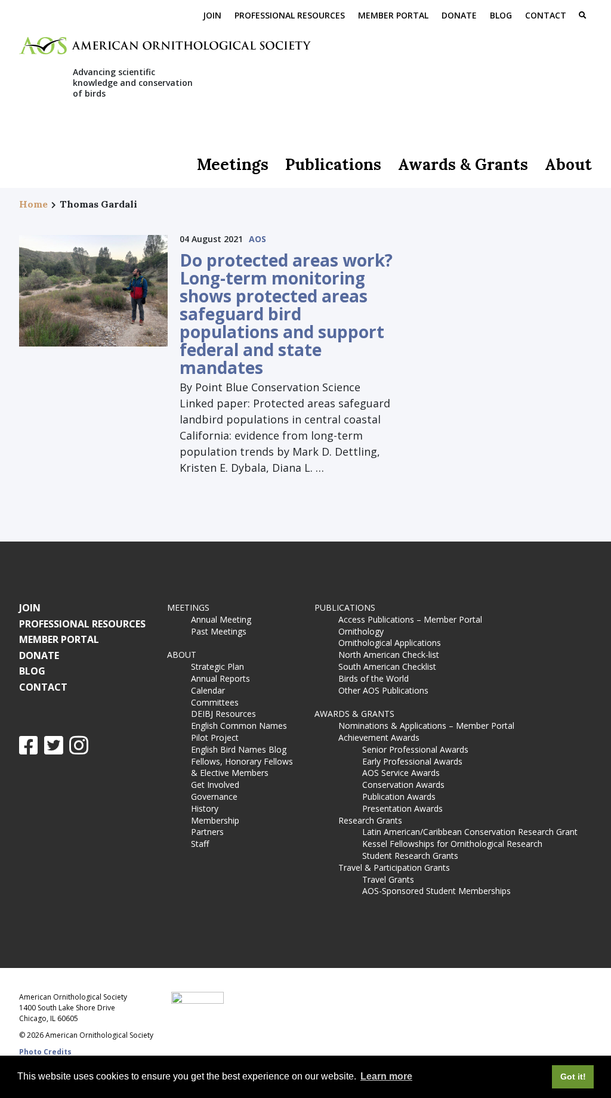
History (204, 808)
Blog (501, 15)
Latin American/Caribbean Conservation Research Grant (472, 831)
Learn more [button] (386, 1076)
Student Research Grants (410, 855)
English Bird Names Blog (238, 749)
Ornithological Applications (389, 642)
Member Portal (393, 15)
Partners (207, 831)
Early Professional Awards (412, 761)
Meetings (233, 164)
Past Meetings (218, 631)
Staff (200, 843)
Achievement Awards (378, 737)
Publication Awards (399, 796)
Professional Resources (289, 15)
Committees (215, 702)
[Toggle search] (582, 16)
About (568, 164)
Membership (215, 820)
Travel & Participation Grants (394, 867)
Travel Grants (388, 879)
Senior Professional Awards (415, 749)
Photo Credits (45, 1052)
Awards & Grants (463, 164)
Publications (333, 164)
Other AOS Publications (383, 690)
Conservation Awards (403, 784)
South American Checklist (387, 666)
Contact (545, 15)
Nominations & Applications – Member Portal (426, 725)
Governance (214, 796)
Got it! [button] (573, 1076)
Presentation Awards (402, 808)
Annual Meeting (221, 619)
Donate (459, 15)
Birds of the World (373, 678)
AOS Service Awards (401, 772)
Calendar (208, 690)
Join (212, 15)
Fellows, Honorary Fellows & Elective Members (242, 767)
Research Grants (370, 820)
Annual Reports (220, 678)
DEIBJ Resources (223, 713)
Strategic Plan (217, 666)
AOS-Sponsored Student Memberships (436, 890)
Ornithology (361, 631)
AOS (257, 239)
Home (33, 204)
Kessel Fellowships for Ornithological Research (452, 843)
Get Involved (215, 784)
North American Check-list (388, 654)
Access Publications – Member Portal (410, 619)
